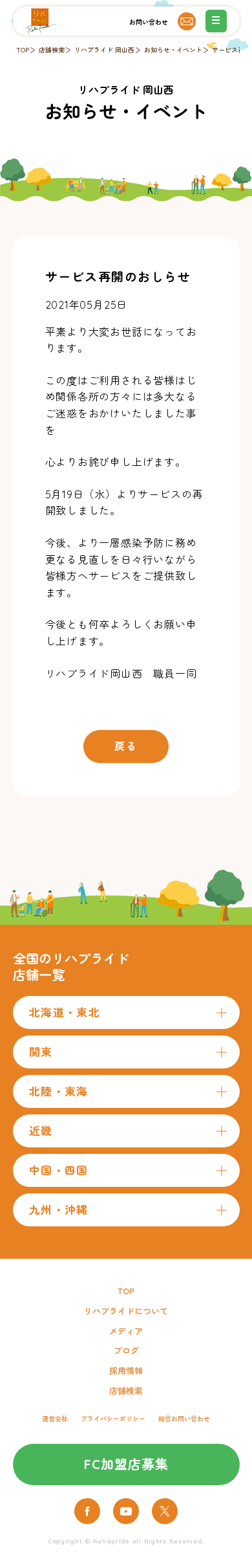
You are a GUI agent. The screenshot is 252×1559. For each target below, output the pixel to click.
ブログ (126, 1350)
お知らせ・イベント (173, 50)
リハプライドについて (126, 1311)
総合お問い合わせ (184, 1419)
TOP (22, 50)
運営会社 (55, 1419)
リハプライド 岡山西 (104, 50)
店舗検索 (52, 50)
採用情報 (126, 1371)
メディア (126, 1331)
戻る (125, 746)
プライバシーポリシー (113, 1419)
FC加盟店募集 (126, 1464)
